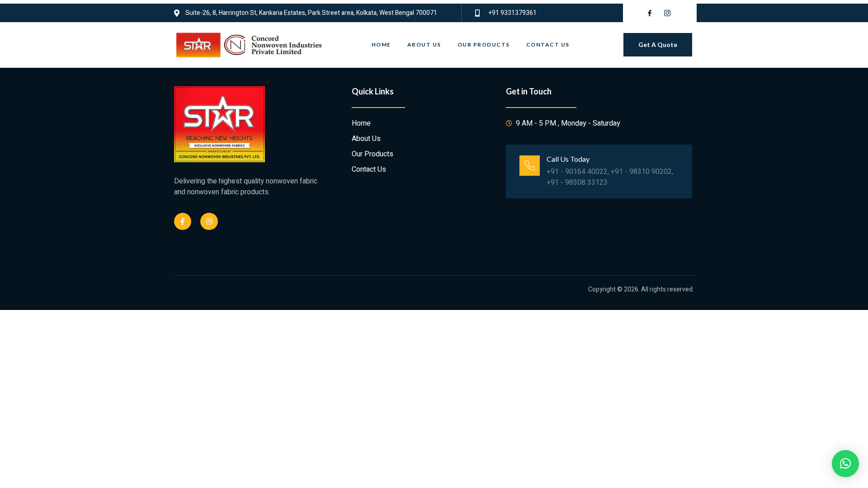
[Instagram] (208, 221)
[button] (657, 44)
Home (381, 44)
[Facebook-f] (182, 221)
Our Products (484, 44)
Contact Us (548, 44)
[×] (845, 463)
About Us (424, 44)
